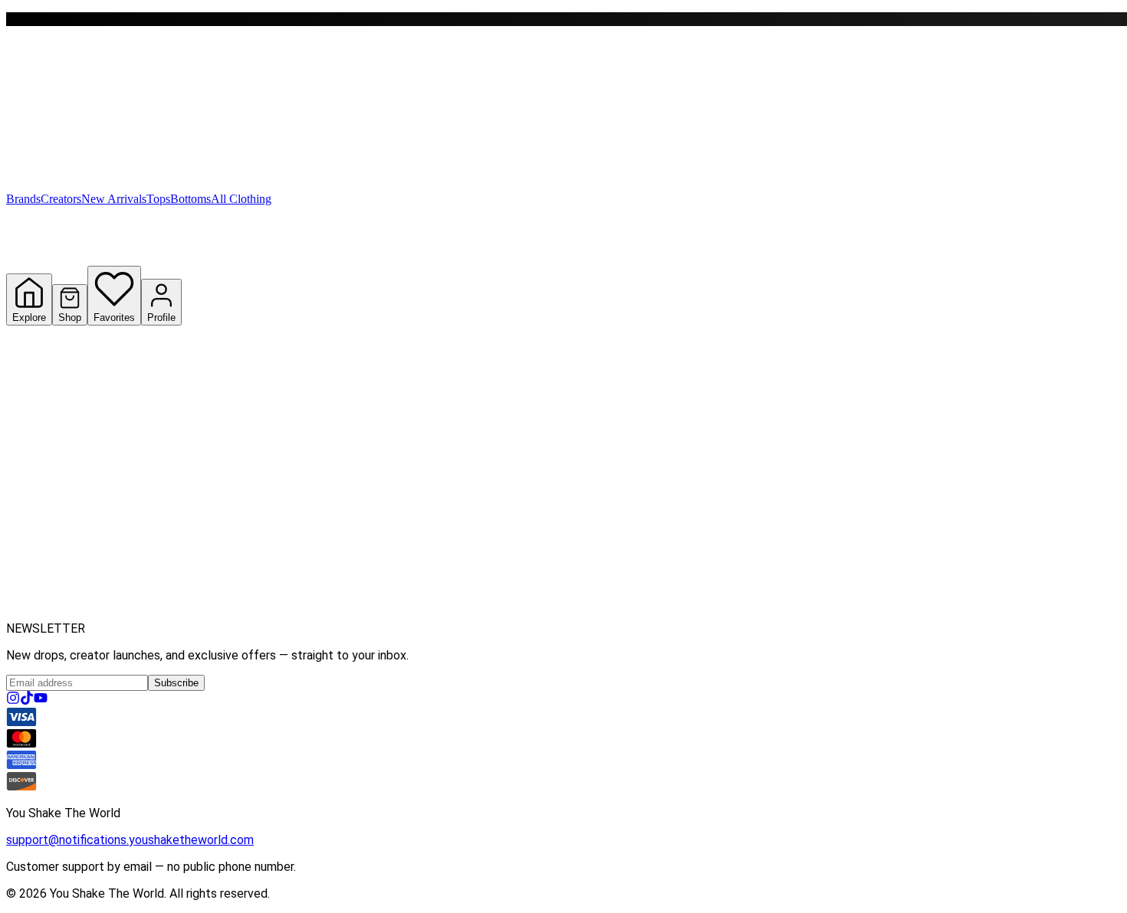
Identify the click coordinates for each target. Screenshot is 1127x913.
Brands (23, 198)
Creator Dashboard (242, 611)
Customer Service (119, 502)
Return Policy (642, 555)
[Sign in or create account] (19, 13)
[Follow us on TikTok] (27, 700)
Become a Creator (55, 611)
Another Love (110, 395)
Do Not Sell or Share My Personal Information (416, 556)
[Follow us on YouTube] (41, 700)
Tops (158, 198)
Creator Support (148, 611)
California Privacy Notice (242, 555)
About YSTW (41, 448)
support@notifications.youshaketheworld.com (130, 840)
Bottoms (190, 198)
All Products (40, 395)
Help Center (38, 502)
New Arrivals (113, 198)
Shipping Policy (565, 555)
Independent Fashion (382, 395)
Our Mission (107, 448)
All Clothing (241, 198)
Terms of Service (53, 555)
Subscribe (176, 683)
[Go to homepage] (90, 108)
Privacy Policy (138, 555)
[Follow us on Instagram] (13, 700)
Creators (61, 198)
